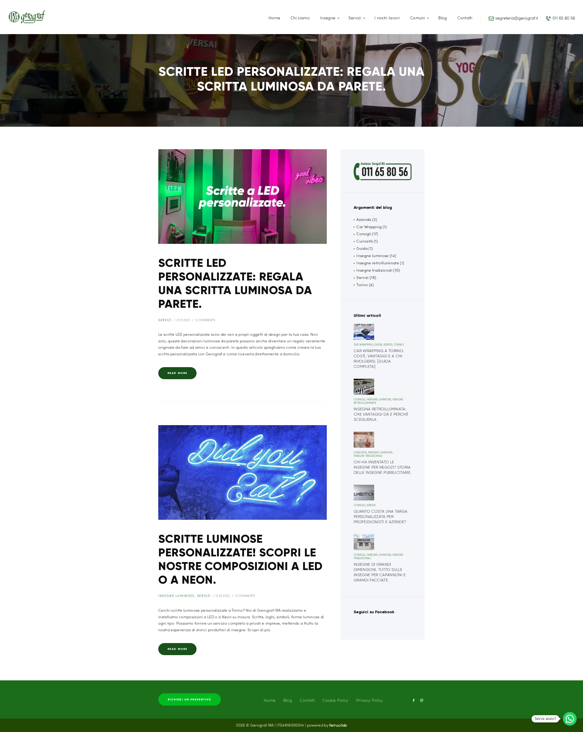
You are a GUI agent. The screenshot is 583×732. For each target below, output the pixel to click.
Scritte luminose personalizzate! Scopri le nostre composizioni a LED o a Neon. (240, 559)
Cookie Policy (335, 700)
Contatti (307, 700)
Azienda (363, 219)
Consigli (363, 233)
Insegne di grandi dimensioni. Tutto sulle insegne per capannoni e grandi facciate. (380, 572)
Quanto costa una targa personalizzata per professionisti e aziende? (380, 516)
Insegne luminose (176, 596)
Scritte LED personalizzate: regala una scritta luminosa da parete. (235, 283)
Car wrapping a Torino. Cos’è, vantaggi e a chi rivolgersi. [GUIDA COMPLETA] (379, 358)
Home (269, 700)
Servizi (165, 320)
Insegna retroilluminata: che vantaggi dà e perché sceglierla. (381, 414)
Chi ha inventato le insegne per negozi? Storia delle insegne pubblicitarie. (383, 467)
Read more (177, 373)
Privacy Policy (369, 700)
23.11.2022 (183, 320)
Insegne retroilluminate (377, 262)
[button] (570, 719)
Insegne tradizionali (374, 270)
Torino (362, 284)
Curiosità (364, 241)
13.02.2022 (222, 596)
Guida (362, 248)
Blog (287, 700)
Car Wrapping (368, 226)
